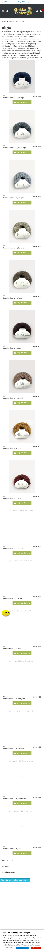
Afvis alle (36, 948)
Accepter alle (22, 948)
